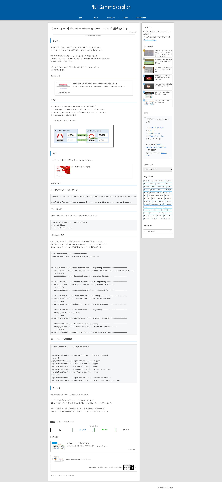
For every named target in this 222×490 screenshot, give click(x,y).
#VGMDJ (158, 144)
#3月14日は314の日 (156, 128)
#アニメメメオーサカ (156, 136)
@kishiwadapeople (149, 40)
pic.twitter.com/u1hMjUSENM (156, 147)
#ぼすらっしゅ (155, 133)
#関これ (152, 130)
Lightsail (65, 422)
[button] (126, 430)
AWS (53, 422)
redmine (72, 422)
